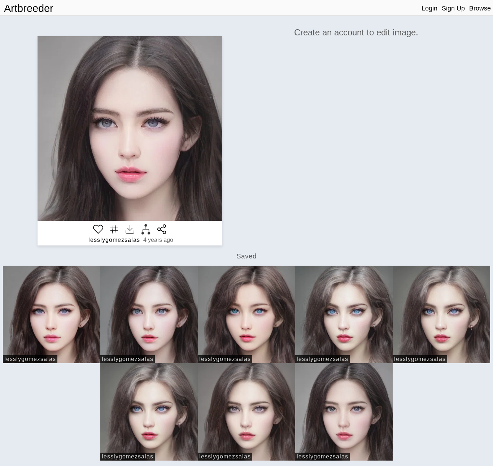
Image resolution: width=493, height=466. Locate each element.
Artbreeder (28, 8)
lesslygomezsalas (114, 240)
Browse (480, 8)
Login (429, 8)
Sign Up (453, 8)
